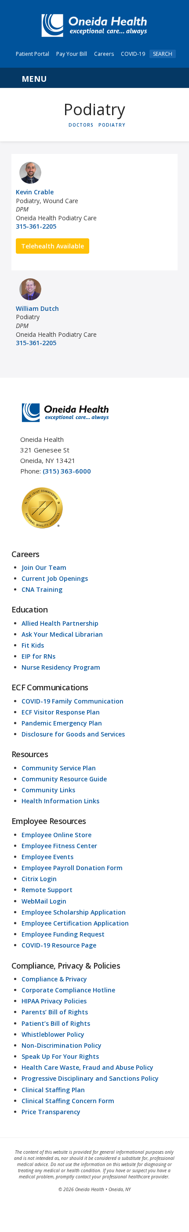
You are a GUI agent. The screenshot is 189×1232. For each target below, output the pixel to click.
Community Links (48, 790)
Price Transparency (51, 1112)
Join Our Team (44, 567)
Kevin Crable (35, 192)
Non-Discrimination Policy (62, 1045)
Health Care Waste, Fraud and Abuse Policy (87, 1067)
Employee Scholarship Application (74, 912)
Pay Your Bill (71, 54)
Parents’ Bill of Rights (55, 1012)
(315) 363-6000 (67, 471)
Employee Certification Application (75, 923)
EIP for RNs (38, 656)
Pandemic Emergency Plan (62, 723)
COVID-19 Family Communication (73, 701)
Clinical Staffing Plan (53, 1090)
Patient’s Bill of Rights (56, 1023)
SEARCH (162, 54)
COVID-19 (133, 54)
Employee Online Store (56, 835)
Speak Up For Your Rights (60, 1056)
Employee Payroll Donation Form (72, 868)
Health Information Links (60, 801)
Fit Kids (33, 645)
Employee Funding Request (63, 934)
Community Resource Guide (64, 779)
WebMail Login (44, 901)
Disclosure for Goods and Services (73, 734)
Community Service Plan (59, 768)
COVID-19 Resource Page (59, 945)
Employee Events (47, 857)
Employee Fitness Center (59, 846)
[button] (94, 78)
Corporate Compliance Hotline (68, 990)
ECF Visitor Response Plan (61, 712)
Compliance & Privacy (54, 979)
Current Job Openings (55, 578)
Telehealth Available (52, 246)
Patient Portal (32, 54)
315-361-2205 (36, 226)
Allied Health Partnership (60, 623)
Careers (104, 54)
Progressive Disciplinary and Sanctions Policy (90, 1078)
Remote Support (47, 890)
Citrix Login (39, 879)
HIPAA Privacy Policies (54, 1001)
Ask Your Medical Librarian (62, 634)
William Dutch (37, 308)
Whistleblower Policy (53, 1034)
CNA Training (42, 589)
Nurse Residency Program (61, 667)
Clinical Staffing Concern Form (68, 1101)
